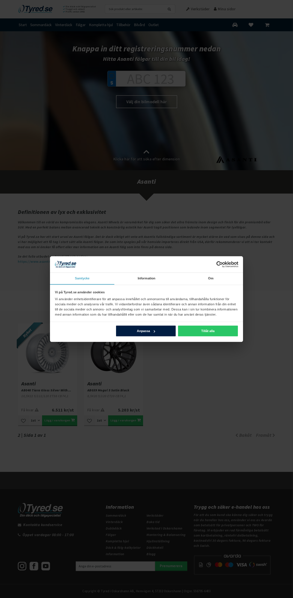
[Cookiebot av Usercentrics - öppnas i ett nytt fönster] (219, 264)
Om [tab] (210, 278)
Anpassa (143, 331)
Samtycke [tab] (82, 278)
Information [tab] (146, 278)
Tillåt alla (207, 331)
